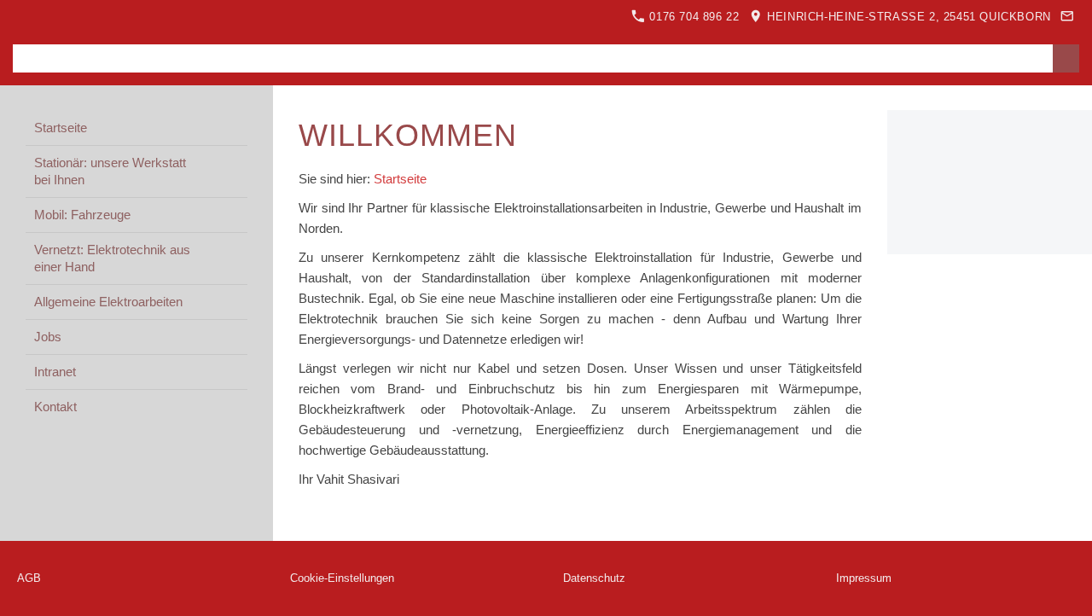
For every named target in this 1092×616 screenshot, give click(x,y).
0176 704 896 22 (693, 16)
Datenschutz (594, 578)
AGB (29, 578)
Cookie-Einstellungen (342, 578)
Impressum (864, 578)
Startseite (400, 178)
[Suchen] (1066, 58)
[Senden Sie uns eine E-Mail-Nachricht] (1067, 16)
